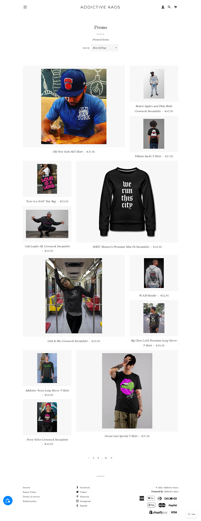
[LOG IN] (163, 7)
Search (26, 487)
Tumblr (83, 505)
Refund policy (30, 501)
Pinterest (84, 496)
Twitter (83, 492)
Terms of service (31, 496)
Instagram (85, 501)
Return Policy (29, 492)
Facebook (84, 487)
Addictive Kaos (100, 7)
